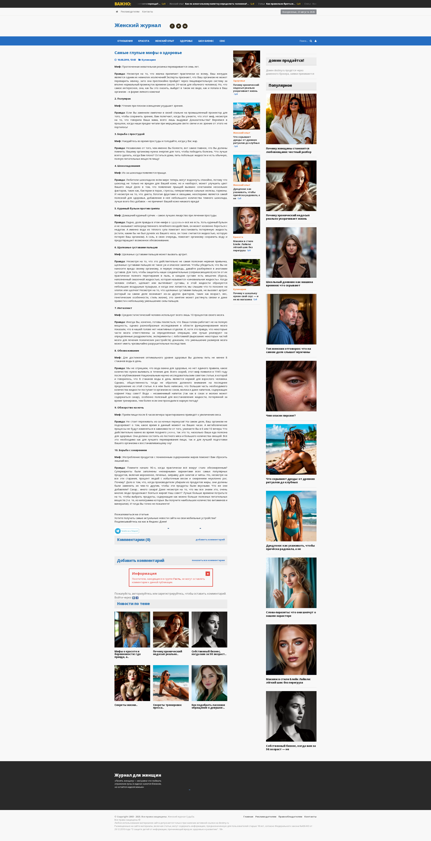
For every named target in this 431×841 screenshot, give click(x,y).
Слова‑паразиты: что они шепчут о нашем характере (291, 613)
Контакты (147, 11)
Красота (143, 40)
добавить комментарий (210, 539)
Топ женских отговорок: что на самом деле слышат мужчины (288, 350)
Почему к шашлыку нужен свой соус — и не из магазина (245, 296)
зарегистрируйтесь (171, 593)
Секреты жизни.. (126, 705)
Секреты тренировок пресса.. (167, 706)
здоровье (177, 222)
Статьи (261, 3)
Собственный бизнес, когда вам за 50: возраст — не (291, 747)
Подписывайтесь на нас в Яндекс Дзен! (140, 521)
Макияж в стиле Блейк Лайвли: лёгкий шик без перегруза (243, 246)
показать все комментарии (208, 560)
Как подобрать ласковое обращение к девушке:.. (208, 706)
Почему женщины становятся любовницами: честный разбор (288, 150)
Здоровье (186, 40)
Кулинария (149, 59)
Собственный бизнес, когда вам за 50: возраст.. (209, 653)
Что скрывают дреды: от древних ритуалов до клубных (246, 140)
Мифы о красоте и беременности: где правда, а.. (127, 654)
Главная (248, 816)
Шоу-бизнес (206, 40)
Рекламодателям (130, 11)
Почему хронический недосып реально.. (167, 653)
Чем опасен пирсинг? (281, 415)
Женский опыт (193, 3)
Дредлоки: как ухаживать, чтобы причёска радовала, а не (246, 193)
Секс (222, 40)
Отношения (124, 40)
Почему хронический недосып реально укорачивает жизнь (246, 87)
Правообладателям (290, 816)
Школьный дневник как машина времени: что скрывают (289, 283)
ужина (171, 432)
